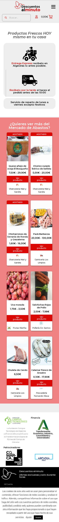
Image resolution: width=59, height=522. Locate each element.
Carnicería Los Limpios (41, 261)
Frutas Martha (19, 328)
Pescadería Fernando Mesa (41, 394)
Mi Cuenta (8, 484)
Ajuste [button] (29, 517)
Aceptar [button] (38, 517)
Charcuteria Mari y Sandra (17, 190)
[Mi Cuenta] (35, 16)
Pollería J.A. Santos (41, 328)
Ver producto (17, 179)
